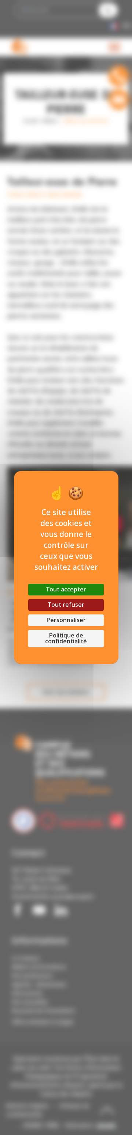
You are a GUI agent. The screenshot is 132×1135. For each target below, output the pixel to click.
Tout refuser (66, 605)
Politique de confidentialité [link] (66, 638)
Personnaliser (66, 620)
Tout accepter (66, 589)
